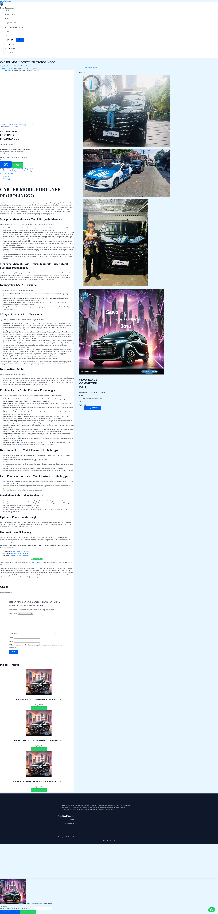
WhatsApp (16, 445)
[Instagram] (110, 841)
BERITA (13, 49)
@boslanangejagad (91, 68)
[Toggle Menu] (20, 40)
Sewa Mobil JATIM (12, 125)
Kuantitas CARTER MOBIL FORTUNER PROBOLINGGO (16, 157)
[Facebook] (114, 841)
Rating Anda (13, 613)
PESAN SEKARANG (17, 165)
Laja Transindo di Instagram (20, 555)
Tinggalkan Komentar (7, 66)
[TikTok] (107, 841)
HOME (7, 10)
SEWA (7, 31)
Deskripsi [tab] (6, 177)
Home (2, 71)
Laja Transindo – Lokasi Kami (22, 551)
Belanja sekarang (92, 408)
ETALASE (8, 71)
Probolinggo (23, 125)
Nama (11, 637)
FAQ (12, 53)
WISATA (13, 44)
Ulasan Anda (13, 633)
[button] (13, 40)
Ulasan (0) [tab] (6, 179)
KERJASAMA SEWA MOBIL (13, 23)
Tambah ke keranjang (6, 164)
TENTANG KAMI (10, 14)
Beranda (2, 125)
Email (11, 641)
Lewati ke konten (5, 1)
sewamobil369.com (71, 820)
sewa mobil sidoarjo (25, 171)
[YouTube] (103, 841)
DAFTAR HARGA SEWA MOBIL (14, 27)
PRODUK (8, 35)
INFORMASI (8, 40)
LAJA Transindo (36, 562)
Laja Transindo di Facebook (19, 553)
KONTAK (7, 18)
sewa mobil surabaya (7, 173)
